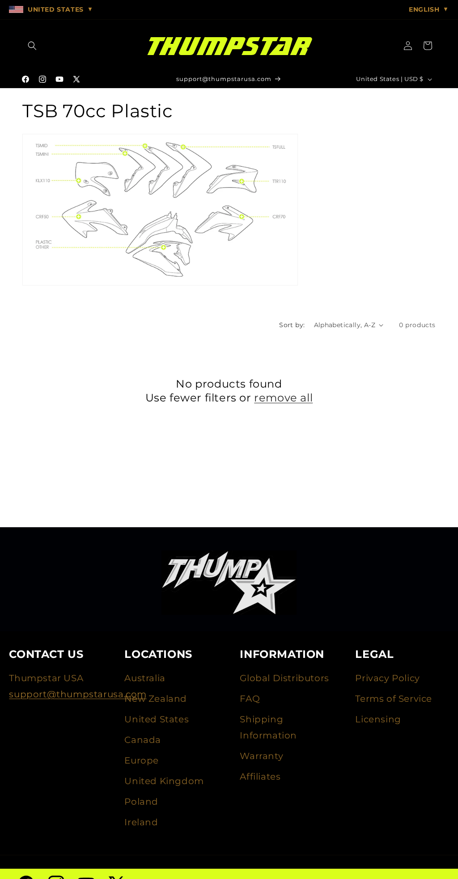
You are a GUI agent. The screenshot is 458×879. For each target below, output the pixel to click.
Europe (141, 760)
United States (156, 719)
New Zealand (155, 698)
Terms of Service (393, 698)
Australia (144, 678)
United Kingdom (164, 781)
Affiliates (260, 776)
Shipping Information (268, 727)
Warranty (261, 756)
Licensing (378, 719)
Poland (141, 801)
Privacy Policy (387, 678)
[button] (32, 45)
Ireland (141, 822)
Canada (142, 739)
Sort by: (292, 325)
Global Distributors (284, 678)
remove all (283, 397)
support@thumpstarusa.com (77, 694)
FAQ (250, 698)
